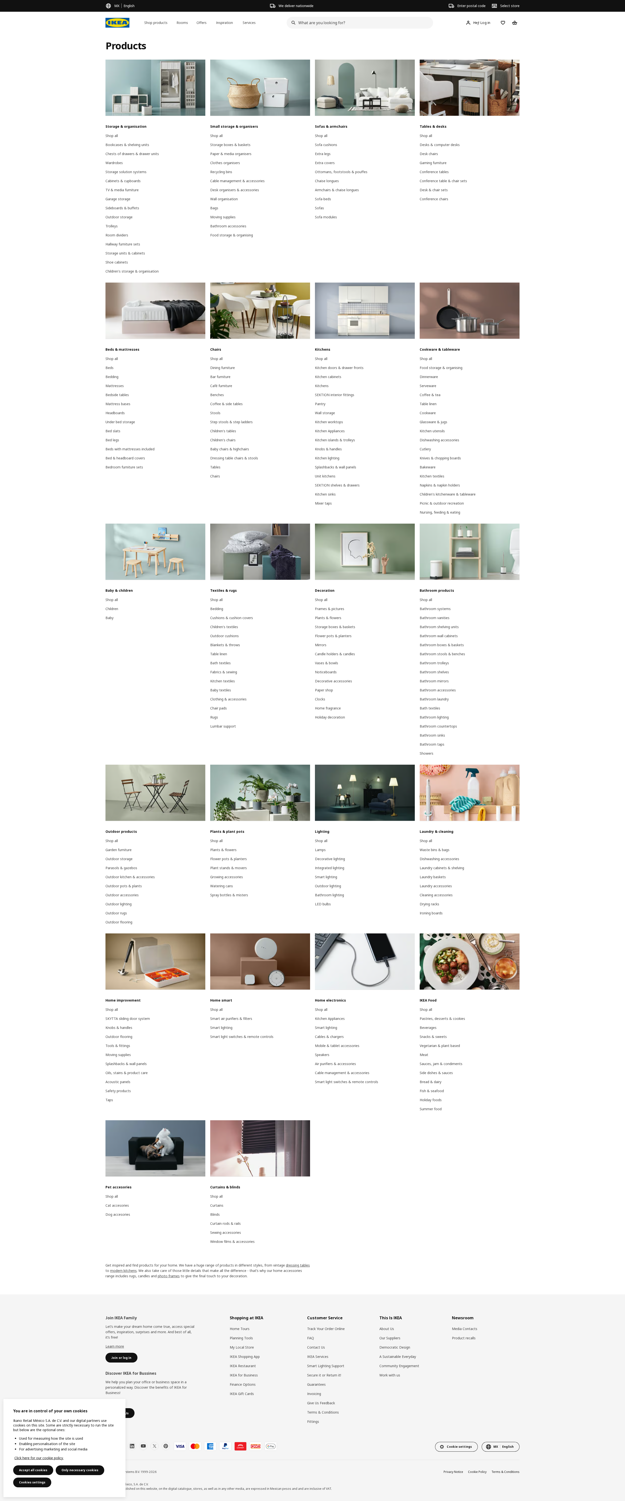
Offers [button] (202, 22)
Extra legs (323, 153)
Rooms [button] (182, 22)
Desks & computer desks (440, 144)
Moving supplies (223, 217)
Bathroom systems (435, 608)
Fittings (313, 1421)
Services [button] (249, 22)
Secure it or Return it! (324, 1375)
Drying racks (429, 904)
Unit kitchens (325, 476)
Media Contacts (464, 1328)
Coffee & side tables (226, 404)
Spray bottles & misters (229, 895)
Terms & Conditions (323, 1412)
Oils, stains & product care (126, 1072)
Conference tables (434, 171)
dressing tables (298, 1265)
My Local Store (242, 1347)
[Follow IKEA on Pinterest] (166, 1446)
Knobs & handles (328, 449)
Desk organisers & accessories (234, 190)
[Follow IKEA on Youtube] (143, 1446)
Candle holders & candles (335, 654)
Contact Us (316, 1347)
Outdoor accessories (122, 895)
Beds (109, 367)
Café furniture (221, 385)
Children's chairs (223, 440)
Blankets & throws (225, 645)
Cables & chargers (329, 1036)
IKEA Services (317, 1356)
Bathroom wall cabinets (439, 636)
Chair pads (218, 708)
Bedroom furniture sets (124, 467)
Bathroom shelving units (439, 626)
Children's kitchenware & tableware (448, 494)
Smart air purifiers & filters (231, 1018)
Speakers (322, 1054)
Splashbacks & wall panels (335, 467)
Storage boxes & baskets (230, 144)
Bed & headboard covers (125, 458)
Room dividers (116, 235)
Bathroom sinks (432, 735)
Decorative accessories (333, 681)
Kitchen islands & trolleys (335, 440)
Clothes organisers (225, 162)
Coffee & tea (430, 394)
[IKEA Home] (117, 23)
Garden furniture (118, 849)
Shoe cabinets (116, 262)
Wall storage (325, 413)
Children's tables (223, 431)
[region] (64, 1448)
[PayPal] (225, 1446)
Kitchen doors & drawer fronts (339, 367)
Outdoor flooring (118, 922)
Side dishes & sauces (436, 1072)
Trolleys (111, 226)
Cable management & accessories (237, 181)
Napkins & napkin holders (440, 485)
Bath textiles (220, 663)
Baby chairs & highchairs (229, 449)
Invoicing (314, 1393)
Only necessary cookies (80, 1470)
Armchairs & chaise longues (337, 190)
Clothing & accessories (228, 699)
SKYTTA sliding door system (127, 1018)
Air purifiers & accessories (335, 1063)
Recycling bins (221, 171)
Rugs (214, 717)
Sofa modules (326, 217)
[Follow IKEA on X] (154, 1446)
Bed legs (112, 440)
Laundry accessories (436, 886)
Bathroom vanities (434, 617)
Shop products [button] (155, 22)
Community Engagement (399, 1366)
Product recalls (464, 1338)
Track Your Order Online (326, 1328)
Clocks (320, 699)
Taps (109, 1100)
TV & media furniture (122, 190)
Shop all (111, 135)
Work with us (389, 1375)
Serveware (428, 385)
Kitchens (322, 385)
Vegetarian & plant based (440, 1045)
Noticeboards (326, 672)
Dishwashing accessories (439, 440)
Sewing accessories (225, 1232)
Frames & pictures (329, 608)
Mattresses (114, 385)
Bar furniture (220, 376)
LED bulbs (323, 904)
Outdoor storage (119, 217)
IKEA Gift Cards (242, 1393)
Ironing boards (431, 913)
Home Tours (240, 1328)
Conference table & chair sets (443, 181)
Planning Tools (241, 1338)
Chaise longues (327, 181)
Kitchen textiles (432, 476)
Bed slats (112, 431)
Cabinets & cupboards (123, 181)
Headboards (115, 413)
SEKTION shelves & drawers (337, 485)
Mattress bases (117, 404)
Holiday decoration (330, 717)
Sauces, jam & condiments (441, 1063)
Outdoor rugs (116, 913)
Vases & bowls (326, 663)
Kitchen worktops (329, 422)
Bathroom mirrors (434, 681)
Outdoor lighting (118, 904)
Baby (109, 617)
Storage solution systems (125, 171)
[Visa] (180, 1446)
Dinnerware (429, 376)
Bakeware (428, 467)
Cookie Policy (477, 1472)
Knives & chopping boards (440, 458)
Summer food (431, 1109)
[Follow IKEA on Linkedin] (132, 1446)
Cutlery (425, 449)
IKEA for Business (244, 1375)
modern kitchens (123, 1270)
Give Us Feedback (321, 1403)
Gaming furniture (433, 162)
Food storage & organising (231, 235)
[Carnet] (240, 1446)
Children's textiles (224, 626)
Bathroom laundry (434, 699)
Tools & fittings (117, 1045)
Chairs (215, 476)
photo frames (169, 1276)
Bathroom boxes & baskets (442, 645)
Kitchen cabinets (328, 376)
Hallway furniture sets (122, 244)
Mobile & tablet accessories (337, 1045)
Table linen (428, 404)
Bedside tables (117, 394)
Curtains (216, 1205)
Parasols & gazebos (121, 868)
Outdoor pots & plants (123, 886)
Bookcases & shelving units (127, 144)
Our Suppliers (389, 1338)
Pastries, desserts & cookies (442, 1018)
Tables (215, 467)
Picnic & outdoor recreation (442, 503)
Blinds (215, 1214)
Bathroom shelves (434, 672)
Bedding (111, 376)
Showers (426, 753)
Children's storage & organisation (132, 271)
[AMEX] (210, 1446)
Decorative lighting (330, 858)
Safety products (118, 1091)
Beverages (428, 1027)
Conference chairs (434, 199)
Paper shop (324, 690)
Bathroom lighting (434, 717)
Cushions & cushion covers (231, 617)
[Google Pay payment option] (271, 1446)
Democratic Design (394, 1347)
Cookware (428, 413)
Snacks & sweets (433, 1036)
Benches (217, 394)
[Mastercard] (195, 1446)
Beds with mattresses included (130, 449)
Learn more (114, 1346)
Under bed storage (120, 422)
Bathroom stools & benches (442, 654)
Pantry (320, 404)
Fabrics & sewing (223, 672)
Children (111, 608)
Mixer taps (323, 503)
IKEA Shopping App (245, 1356)
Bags (214, 208)
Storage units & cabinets (125, 253)
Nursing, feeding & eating (440, 512)
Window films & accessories (232, 1241)
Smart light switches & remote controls (241, 1036)
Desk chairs (429, 153)
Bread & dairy (430, 1081)
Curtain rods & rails (225, 1223)
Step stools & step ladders (231, 422)
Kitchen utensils (432, 431)
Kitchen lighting (327, 458)
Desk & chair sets (434, 190)
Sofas (319, 208)
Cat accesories (117, 1205)
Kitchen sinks (325, 494)
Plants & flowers (328, 617)
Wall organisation (224, 199)
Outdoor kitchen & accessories (130, 877)
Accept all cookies (33, 1470)
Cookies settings (32, 1482)
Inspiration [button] (224, 22)
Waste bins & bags (434, 849)
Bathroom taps (432, 744)
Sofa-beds (323, 199)
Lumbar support (223, 726)
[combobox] (358, 23)
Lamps (320, 849)
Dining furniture (222, 367)
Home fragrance (328, 708)
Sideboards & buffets (122, 208)
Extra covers (325, 162)
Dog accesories (117, 1214)
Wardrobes (114, 162)
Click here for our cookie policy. (38, 1458)
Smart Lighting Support (325, 1366)
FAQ (310, 1338)
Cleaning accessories (436, 895)
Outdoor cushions (224, 636)
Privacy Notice (453, 1472)
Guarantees (316, 1384)
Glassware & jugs (433, 422)
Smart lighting (326, 877)
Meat (424, 1054)
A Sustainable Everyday (397, 1356)
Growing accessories (226, 877)
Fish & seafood (432, 1091)
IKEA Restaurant (243, 1366)
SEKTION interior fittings (334, 394)
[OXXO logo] (256, 1446)
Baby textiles (220, 690)
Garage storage (117, 199)
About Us (386, 1328)
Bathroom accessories (228, 226)
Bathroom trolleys (434, 663)
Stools (215, 413)
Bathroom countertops (438, 726)
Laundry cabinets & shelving (442, 868)
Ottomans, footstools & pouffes (341, 171)
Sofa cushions (326, 144)
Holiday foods (431, 1100)
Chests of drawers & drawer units (132, 153)
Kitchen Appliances (330, 431)
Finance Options (243, 1384)
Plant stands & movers (228, 868)
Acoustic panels (117, 1081)
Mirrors (320, 645)
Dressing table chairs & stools (234, 458)
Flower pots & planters (333, 636)
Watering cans (221, 886)
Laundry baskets (433, 877)
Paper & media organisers (230, 153)
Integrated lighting (329, 868)
